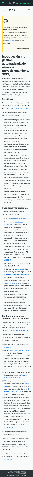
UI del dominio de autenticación (18, 350)
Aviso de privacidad (11, 472)
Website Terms (17, 472)
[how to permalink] (30, 318)
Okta (6, 378)
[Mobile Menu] (29, 10)
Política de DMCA (23, 471)
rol (16, 274)
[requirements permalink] (29, 208)
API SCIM (7, 260)
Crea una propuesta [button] (23, 48)
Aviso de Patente (23, 472)
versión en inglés (24, 38)
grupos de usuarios (11, 283)
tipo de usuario (19, 269)
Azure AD (24, 375)
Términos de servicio (16, 471)
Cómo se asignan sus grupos (18, 330)
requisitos (7, 347)
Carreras (11, 471)
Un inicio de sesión (15, 378)
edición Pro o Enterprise (19, 219)
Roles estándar (7, 459)
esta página (10, 40)
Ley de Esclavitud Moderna (22, 473)
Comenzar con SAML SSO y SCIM (16, 108)
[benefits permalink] (14, 99)
